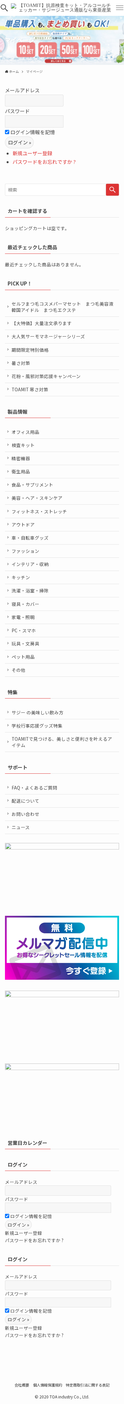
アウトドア (23, 524)
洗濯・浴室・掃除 (30, 590)
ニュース (21, 827)
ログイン (17, 1164)
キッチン (21, 577)
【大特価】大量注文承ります (42, 323)
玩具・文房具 (25, 643)
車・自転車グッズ (30, 537)
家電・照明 (23, 617)
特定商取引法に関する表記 (87, 1385)
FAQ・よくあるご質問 (34, 787)
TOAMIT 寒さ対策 (30, 389)
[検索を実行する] (112, 190)
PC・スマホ (24, 630)
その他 (18, 670)
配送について (25, 800)
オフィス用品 (25, 432)
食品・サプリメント (32, 484)
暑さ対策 (21, 363)
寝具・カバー (25, 604)
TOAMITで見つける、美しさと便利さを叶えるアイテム (62, 741)
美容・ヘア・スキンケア (37, 497)
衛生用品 (21, 471)
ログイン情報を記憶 (32, 132)
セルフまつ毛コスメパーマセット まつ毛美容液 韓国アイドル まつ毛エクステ (65, 306)
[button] (4, 8)
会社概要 (22, 1385)
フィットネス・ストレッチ (39, 511)
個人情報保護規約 (47, 1385)
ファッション (25, 551)
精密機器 (21, 458)
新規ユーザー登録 (32, 153)
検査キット (23, 445)
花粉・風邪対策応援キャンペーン (46, 376)
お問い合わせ (25, 814)
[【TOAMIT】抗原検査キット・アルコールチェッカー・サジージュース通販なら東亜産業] (62, 8)
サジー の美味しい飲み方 (37, 712)
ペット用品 (23, 656)
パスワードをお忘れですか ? (44, 161)
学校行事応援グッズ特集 (37, 725)
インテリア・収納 (30, 564)
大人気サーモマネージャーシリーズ (48, 336)
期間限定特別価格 (30, 349)
